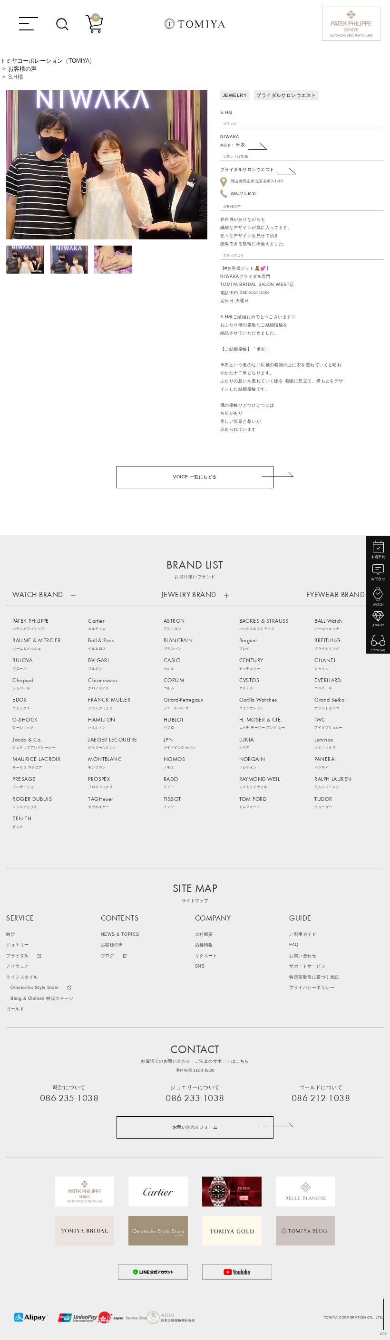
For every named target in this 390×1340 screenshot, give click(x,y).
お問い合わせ (302, 956)
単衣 (240, 145)
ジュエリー (17, 945)
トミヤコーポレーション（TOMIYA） (47, 60)
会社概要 (204, 934)
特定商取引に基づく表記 (314, 977)
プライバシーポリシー (311, 988)
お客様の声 (22, 69)
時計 (10, 934)
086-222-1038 (243, 194)
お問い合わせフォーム (195, 1127)
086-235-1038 (69, 1098)
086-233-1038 (195, 1098)
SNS (200, 966)
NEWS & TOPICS (120, 934)
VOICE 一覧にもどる (195, 477)
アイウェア (17, 966)
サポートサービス (307, 966)
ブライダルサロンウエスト (247, 169)
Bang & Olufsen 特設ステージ (41, 999)
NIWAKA (229, 136)
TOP (383, 1334)
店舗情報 (204, 945)
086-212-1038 (321, 1098)
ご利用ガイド (302, 934)
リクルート (206, 956)
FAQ (293, 945)
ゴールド (15, 1009)
